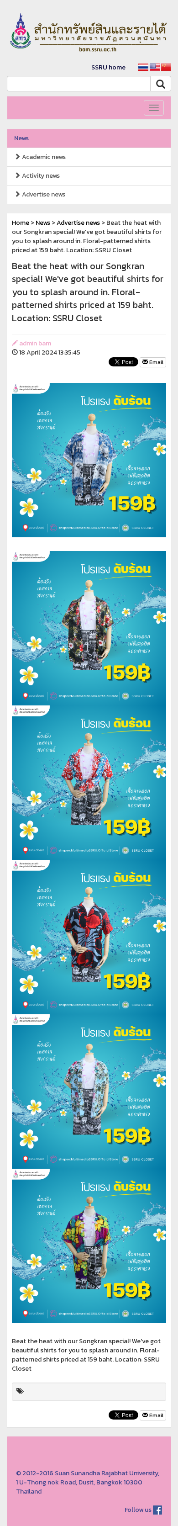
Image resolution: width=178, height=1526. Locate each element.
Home (20, 223)
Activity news (40, 175)
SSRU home (108, 67)
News (21, 138)
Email (155, 362)
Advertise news (43, 194)
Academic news (43, 157)
